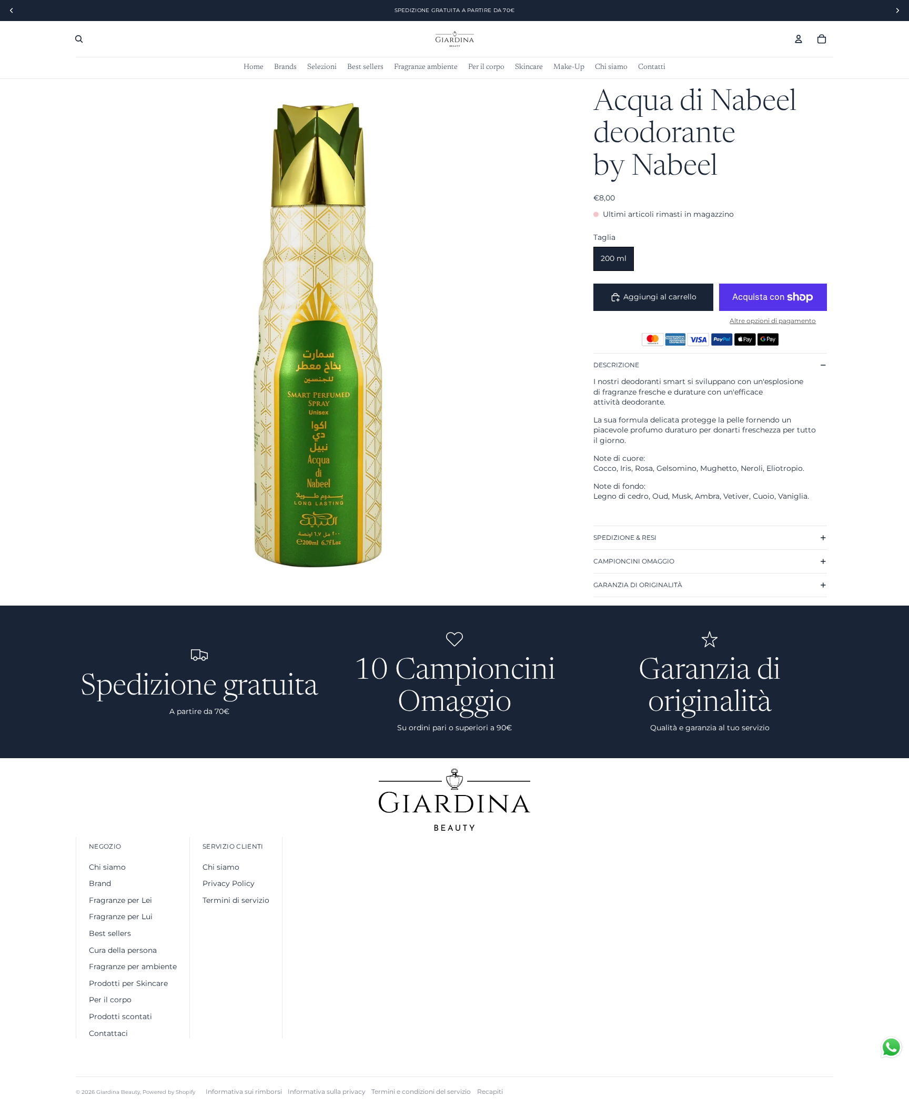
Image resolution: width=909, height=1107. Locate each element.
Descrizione (616, 365)
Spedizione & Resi (624, 537)
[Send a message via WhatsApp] (891, 1047)
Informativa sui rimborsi (244, 1091)
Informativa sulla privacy (327, 1091)
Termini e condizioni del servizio (421, 1091)
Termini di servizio (236, 900)
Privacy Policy (229, 883)
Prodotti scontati (120, 1016)
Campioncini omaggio (633, 561)
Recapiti (490, 1091)
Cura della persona (123, 950)
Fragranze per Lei (120, 900)
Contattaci (108, 1033)
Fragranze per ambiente (133, 966)
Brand (100, 883)
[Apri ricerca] (78, 39)
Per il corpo (110, 999)
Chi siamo (107, 867)
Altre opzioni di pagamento (773, 321)
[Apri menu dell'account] (798, 39)
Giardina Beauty (118, 1092)
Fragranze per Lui (121, 916)
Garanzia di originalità (637, 585)
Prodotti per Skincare (128, 983)
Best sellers (110, 933)
